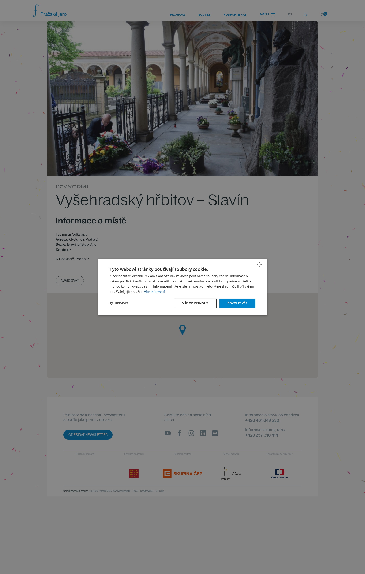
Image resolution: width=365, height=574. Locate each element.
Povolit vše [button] (237, 303)
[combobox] (259, 264)
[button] (119, 303)
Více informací (154, 291)
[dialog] (182, 287)
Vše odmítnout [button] (195, 303)
